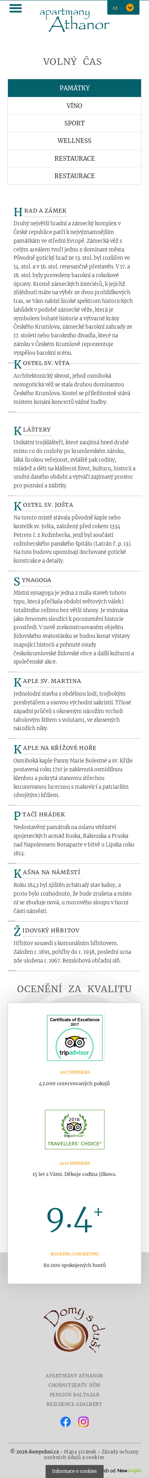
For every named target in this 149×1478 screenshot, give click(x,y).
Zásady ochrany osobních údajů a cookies (91, 1454)
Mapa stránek (80, 1452)
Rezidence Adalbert (74, 1404)
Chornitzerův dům (74, 1385)
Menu (16, 8)
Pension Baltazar (75, 1395)
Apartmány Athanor (74, 1376)
